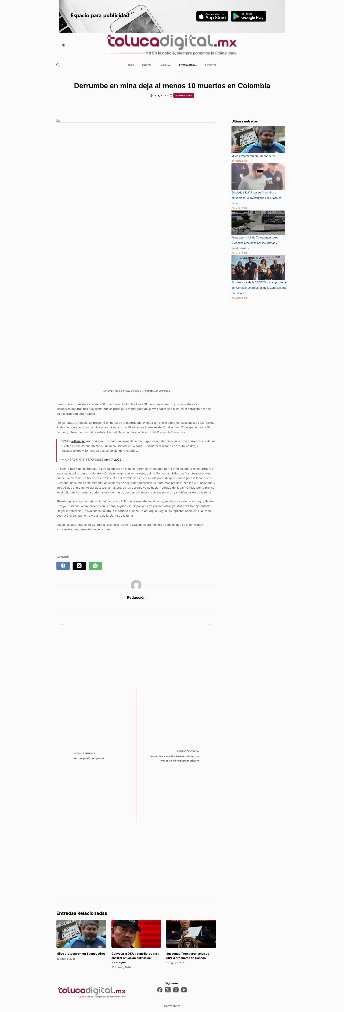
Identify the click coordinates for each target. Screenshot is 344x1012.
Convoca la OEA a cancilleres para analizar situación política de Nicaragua (135, 958)
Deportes (210, 65)
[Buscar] (57, 65)
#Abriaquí (78, 441)
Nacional (165, 65)
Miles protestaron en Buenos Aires (81, 953)
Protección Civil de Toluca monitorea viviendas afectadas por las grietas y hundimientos (254, 243)
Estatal (147, 65)
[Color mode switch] (63, 45)
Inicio (131, 65)
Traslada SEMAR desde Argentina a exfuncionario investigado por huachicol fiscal (256, 198)
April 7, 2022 (112, 459)
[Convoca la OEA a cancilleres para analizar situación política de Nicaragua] (136, 934)
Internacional (188, 65)
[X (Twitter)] (79, 566)
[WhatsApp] (95, 566)
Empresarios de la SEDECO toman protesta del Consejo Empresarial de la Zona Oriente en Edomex (258, 288)
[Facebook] (63, 566)
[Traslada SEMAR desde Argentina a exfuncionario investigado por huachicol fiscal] (258, 176)
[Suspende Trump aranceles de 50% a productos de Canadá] (191, 934)
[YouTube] (184, 989)
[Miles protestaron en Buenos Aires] (81, 934)
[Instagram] (176, 989)
